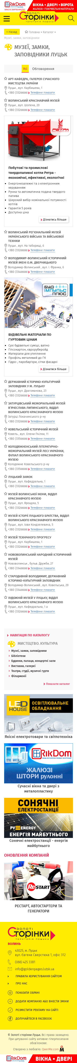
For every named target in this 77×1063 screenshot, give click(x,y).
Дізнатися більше (54, 369)
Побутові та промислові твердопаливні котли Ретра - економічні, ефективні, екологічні (36, 172)
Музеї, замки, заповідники (29, 651)
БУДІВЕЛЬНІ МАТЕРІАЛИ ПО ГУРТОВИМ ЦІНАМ (29, 337)
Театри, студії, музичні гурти (30, 671)
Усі (25, 68)
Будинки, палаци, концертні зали (33, 661)
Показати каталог (57, 684)
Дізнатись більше (54, 219)
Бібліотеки (18, 656)
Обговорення (43, 68)
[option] (38, 889)
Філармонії (18, 676)
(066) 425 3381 (25, 962)
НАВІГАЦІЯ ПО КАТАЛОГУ (29, 635)
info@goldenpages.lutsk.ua (34, 969)
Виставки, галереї (23, 666)
